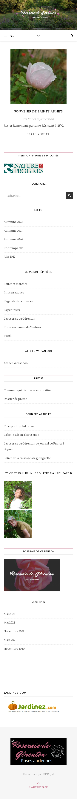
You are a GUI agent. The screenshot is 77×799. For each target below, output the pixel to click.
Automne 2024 (13, 239)
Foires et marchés (15, 284)
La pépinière (12, 310)
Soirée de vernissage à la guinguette (27, 458)
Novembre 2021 (14, 631)
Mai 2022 (9, 622)
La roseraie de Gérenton (19, 319)
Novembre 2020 (14, 649)
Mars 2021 (10, 640)
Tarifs (8, 336)
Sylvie (31, 119)
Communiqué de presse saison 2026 (27, 390)
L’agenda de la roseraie (18, 301)
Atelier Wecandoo (16, 363)
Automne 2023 (13, 231)
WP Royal (48, 774)
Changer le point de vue (19, 426)
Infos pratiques (14, 292)
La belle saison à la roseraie (21, 435)
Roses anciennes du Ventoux (22, 327)
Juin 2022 (9, 257)
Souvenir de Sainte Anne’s (38, 111)
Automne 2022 (13, 222)
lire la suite (38, 134)
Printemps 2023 (14, 248)
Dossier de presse (15, 399)
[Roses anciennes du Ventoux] (38, 14)
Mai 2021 (9, 614)
